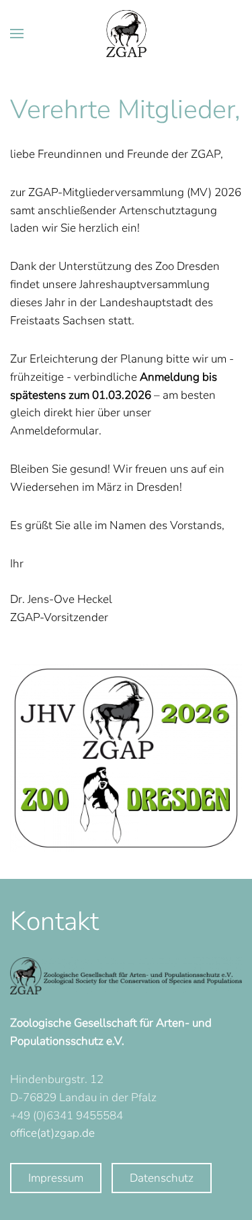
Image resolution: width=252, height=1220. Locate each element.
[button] (17, 33)
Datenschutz (162, 1178)
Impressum (55, 1178)
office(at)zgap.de (52, 1133)
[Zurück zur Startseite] (126, 33)
